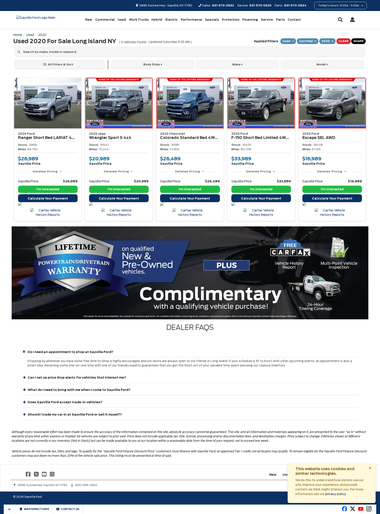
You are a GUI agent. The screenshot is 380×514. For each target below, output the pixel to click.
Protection (230, 19)
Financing (250, 19)
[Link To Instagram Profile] (52, 474)
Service (267, 19)
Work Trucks (139, 19)
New (88, 19)
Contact (294, 19)
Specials (212, 19)
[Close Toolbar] (10, 509)
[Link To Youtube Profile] (361, 510)
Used (122, 19)
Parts (280, 19)
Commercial (105, 19)
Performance (191, 19)
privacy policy (335, 494)
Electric (171, 19)
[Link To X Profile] (36, 474)
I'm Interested (48, 189)
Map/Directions (36, 509)
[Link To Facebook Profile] (29, 474)
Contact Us (69, 509)
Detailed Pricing (45, 171)
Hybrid (157, 19)
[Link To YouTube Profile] (45, 474)
